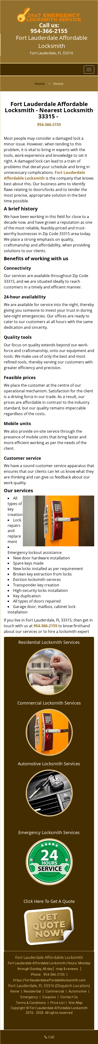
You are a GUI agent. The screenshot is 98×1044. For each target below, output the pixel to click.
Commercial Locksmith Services (49, 703)
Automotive (78, 991)
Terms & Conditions (31, 1003)
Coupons (49, 997)
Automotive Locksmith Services (49, 763)
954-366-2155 (49, 31)
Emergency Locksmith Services (49, 832)
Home (40, 83)
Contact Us (69, 997)
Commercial (54, 991)
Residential (32, 991)
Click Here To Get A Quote (49, 901)
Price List (57, 1003)
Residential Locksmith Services (49, 642)
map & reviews (67, 969)
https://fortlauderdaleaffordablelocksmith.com (49, 980)
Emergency (29, 997)
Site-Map (76, 1003)
